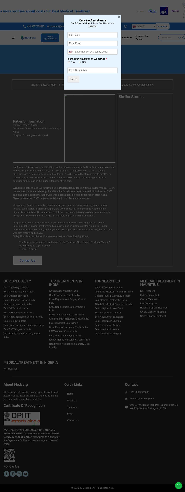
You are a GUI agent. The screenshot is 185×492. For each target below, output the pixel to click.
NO (84, 62)
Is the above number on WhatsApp (87, 59)
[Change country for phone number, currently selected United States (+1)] (70, 52)
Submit (73, 79)
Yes (73, 62)
